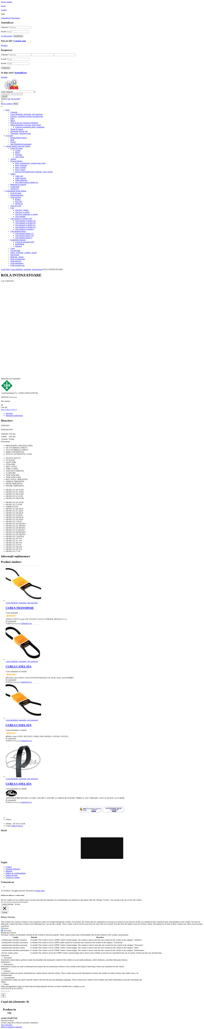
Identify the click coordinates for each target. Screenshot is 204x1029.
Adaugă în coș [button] (26, 623)
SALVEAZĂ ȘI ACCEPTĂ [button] (11, 988)
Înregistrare (15, 18)
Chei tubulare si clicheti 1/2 (25, 225)
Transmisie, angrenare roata (20, 133)
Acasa (3, 6)
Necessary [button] (5, 928)
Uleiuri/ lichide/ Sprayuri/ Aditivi (18, 146)
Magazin (9, 871)
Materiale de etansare (18, 185)
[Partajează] (7, 991)
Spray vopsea (20, 170)
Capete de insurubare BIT (24, 242)
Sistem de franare (16, 129)
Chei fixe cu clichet (22, 212)
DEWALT (19, 204)
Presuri (13, 142)
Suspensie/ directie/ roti (19, 131)
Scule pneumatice (16, 263)
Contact (4, 10)
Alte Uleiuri (19, 157)
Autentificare (6, 18)
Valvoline (18, 155)
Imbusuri (18, 246)
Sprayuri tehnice (16, 161)
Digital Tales (40, 891)
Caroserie (13, 112)
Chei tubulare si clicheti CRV (21, 219)
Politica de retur (11, 875)
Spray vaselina (20, 167)
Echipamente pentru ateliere (16, 191)
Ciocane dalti (15, 250)
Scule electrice (15, 197)
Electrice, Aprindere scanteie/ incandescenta (26, 116)
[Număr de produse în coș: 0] (2, 101)
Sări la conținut (6, 104)
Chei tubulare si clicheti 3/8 (25, 223)
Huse (12, 140)
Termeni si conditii (12, 877)
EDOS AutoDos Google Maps (102, 848)
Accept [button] (17, 904)
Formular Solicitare (13, 869)
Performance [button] (5, 962)
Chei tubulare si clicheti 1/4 (25, 221)
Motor (12, 121)
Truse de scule (15, 206)
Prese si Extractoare (17, 259)
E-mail (4, 59)
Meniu (16, 104)
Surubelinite (19, 244)
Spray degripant (21, 165)
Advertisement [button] (6, 975)
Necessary (7, 931)
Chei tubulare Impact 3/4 (24, 236)
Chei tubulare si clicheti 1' (24, 229)
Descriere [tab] (9, 413)
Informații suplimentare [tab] (14, 416)
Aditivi (13, 174)
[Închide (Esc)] (9, 991)
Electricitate (14, 255)
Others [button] (3, 982)
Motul (17, 153)
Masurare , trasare (17, 257)
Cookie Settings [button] (7, 904)
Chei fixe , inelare (21, 210)
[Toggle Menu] (2, 106)
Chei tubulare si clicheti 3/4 (25, 227)
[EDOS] (11, 90)
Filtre (12, 119)
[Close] (3, 996)
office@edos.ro (17, 826)
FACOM (18, 202)
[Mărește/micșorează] (2, 991)
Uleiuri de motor (16, 148)
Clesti (12, 248)
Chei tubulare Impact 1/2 (24, 233)
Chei (12, 208)
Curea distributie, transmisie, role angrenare (26, 114)
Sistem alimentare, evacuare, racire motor (25, 125)
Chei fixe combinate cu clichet (26, 214)
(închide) (4, 45)
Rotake (17, 199)
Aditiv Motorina (21, 180)
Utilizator (5, 27)
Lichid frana (14, 187)
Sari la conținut (6, 2)
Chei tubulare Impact (18, 231)
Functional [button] (5, 955)
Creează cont (19, 41)
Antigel (13, 159)
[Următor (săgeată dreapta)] (4, 993)
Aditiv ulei (19, 176)
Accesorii (9, 136)
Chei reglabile (20, 216)
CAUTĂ (4, 97)
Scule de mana (15, 193)
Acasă (3, 269)
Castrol (17, 150)
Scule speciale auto (17, 265)
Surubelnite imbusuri (18, 240)
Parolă (4, 32)
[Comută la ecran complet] (4, 991)
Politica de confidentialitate (16, 873)
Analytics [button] (4, 969)
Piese (8, 110)
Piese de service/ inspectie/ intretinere (24, 123)
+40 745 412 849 (13, 99)
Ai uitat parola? (6, 36)
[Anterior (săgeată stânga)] (2, 993)
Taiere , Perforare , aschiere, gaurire (23, 253)
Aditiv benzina (20, 178)
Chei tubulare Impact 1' (23, 238)
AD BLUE (14, 189)
